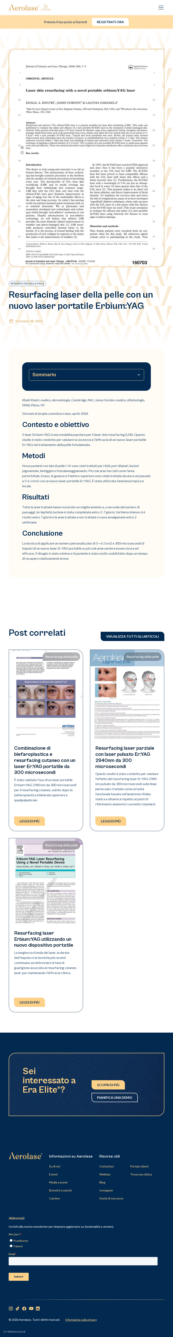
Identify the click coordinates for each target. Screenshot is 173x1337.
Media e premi (58, 1182)
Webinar (105, 1174)
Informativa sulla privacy (81, 1319)
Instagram (106, 1190)
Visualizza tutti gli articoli (132, 636)
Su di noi (54, 1166)
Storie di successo (111, 1198)
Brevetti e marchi (60, 1190)
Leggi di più (29, 821)
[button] (160, 8)
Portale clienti (139, 1166)
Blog (102, 1182)
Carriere (54, 1198)
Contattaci (106, 1166)
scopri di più (108, 1085)
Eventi (53, 1174)
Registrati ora (110, 22)
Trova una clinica (141, 1174)
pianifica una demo (114, 1097)
